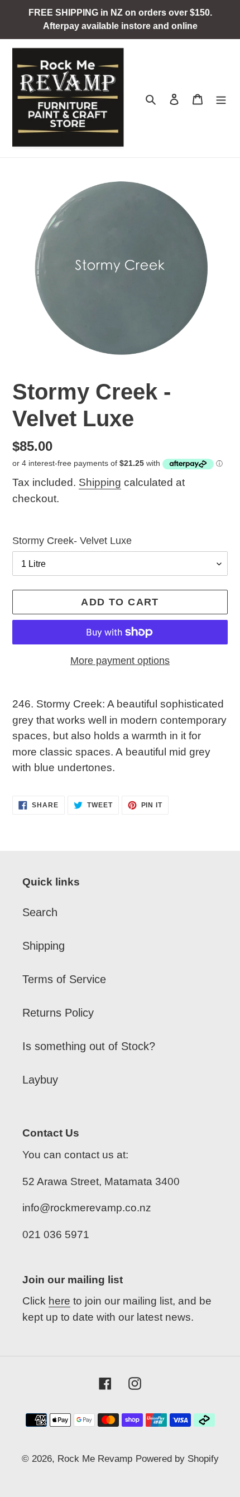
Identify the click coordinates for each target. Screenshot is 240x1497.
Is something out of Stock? (88, 1046)
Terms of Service (64, 979)
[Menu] (221, 98)
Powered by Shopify (177, 1458)
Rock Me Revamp (94, 1458)
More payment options (120, 660)
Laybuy (40, 1080)
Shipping (100, 482)
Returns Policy (58, 1013)
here (59, 1301)
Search (39, 912)
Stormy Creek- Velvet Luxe (72, 540)
